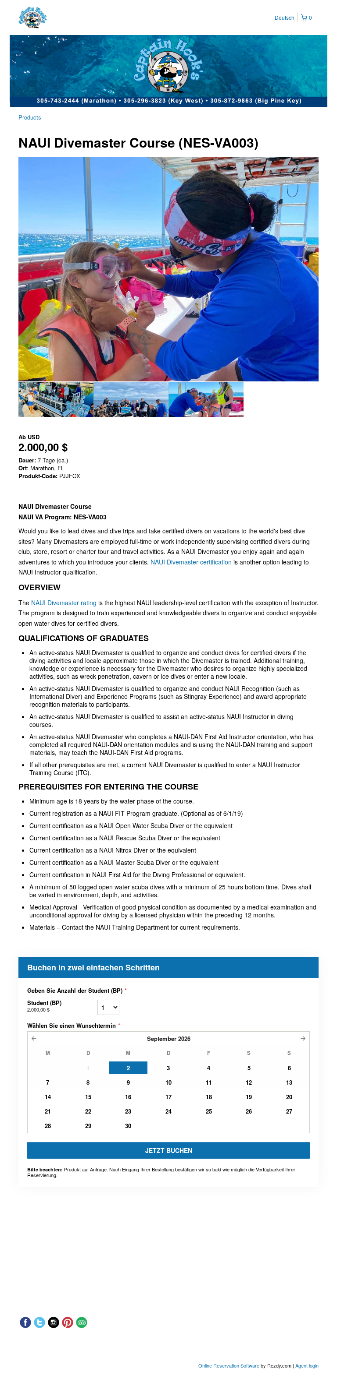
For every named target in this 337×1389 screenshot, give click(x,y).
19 (249, 1097)
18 (209, 1097)
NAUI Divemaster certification (191, 561)
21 (48, 1111)
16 (128, 1097)
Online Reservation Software (228, 1365)
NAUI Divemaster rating (64, 602)
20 (289, 1097)
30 (128, 1125)
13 (289, 1082)
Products (29, 117)
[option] (55, 399)
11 (209, 1082)
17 (168, 1097)
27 (289, 1111)
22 (88, 1111)
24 (168, 1111)
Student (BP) (44, 1005)
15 (88, 1097)
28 (48, 1125)
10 (168, 1082)
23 (128, 1111)
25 (209, 1111)
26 (249, 1111)
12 (249, 1082)
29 (88, 1125)
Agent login (307, 1365)
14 (48, 1097)
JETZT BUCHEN (168, 1150)
